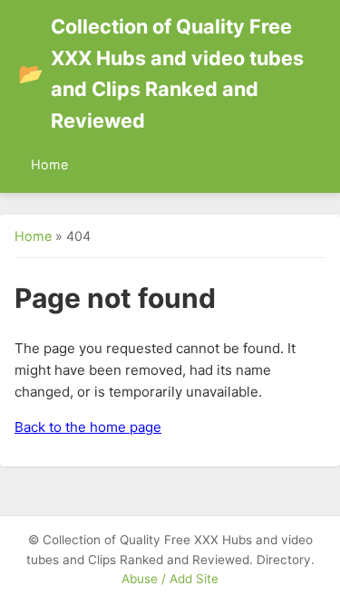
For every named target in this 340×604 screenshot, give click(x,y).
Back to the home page (88, 427)
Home (49, 164)
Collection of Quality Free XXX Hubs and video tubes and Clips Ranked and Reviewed (161, 73)
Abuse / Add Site (170, 578)
